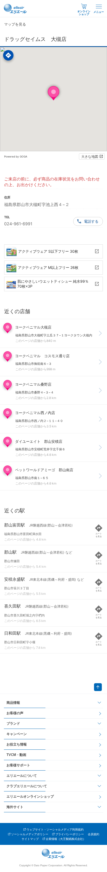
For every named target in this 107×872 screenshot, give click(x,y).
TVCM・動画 (16, 755)
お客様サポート (18, 765)
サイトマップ (30, 838)
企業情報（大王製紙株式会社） (66, 838)
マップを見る (15, 24)
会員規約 (93, 834)
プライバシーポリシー (69, 834)
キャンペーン (16, 734)
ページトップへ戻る (98, 687)
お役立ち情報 (16, 744)
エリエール (15, 9)
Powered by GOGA (15, 156)
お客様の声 (14, 713)
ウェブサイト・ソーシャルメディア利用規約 (55, 829)
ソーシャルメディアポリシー (29, 834)
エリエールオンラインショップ (30, 796)
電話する (91, 221)
